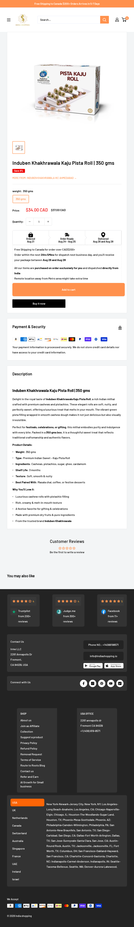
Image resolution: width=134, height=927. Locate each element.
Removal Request (31, 754)
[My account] (117, 20)
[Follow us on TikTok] (120, 683)
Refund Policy (28, 748)
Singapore (18, 848)
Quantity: (18, 221)
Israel (15, 879)
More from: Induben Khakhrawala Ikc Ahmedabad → (44, 177)
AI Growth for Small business (32, 784)
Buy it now (39, 303)
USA (14, 802)
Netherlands (20, 817)
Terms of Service (30, 759)
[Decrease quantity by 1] (29, 221)
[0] (124, 20)
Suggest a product (31, 737)
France (16, 856)
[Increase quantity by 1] (48, 221)
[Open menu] (8, 19)
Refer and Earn (29, 776)
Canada (16, 825)
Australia (17, 840)
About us (25, 720)
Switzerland (19, 833)
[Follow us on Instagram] (92, 683)
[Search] (104, 20)
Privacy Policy (28, 742)
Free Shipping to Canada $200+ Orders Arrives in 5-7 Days (67, 3)
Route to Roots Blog (32, 765)
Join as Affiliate (29, 726)
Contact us (27, 771)
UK (14, 810)
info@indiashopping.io (103, 656)
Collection (26, 731)
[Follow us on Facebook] (83, 683)
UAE (14, 863)
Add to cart (68, 289)
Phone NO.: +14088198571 (103, 644)
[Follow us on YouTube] (110, 683)
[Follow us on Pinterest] (101, 683)
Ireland (16, 871)
